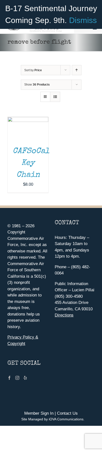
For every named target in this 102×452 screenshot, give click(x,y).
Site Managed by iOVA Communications (52, 419)
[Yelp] (25, 378)
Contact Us (67, 413)
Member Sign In (38, 413)
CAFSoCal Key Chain (31, 163)
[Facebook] (9, 378)
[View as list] (55, 97)
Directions (64, 315)
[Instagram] (17, 378)
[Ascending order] (76, 70)
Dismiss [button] (83, 20)
